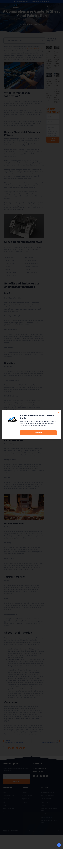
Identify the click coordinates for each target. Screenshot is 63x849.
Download (38, 432)
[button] (58, 412)
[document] (31, 424)
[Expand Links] (59, 845)
